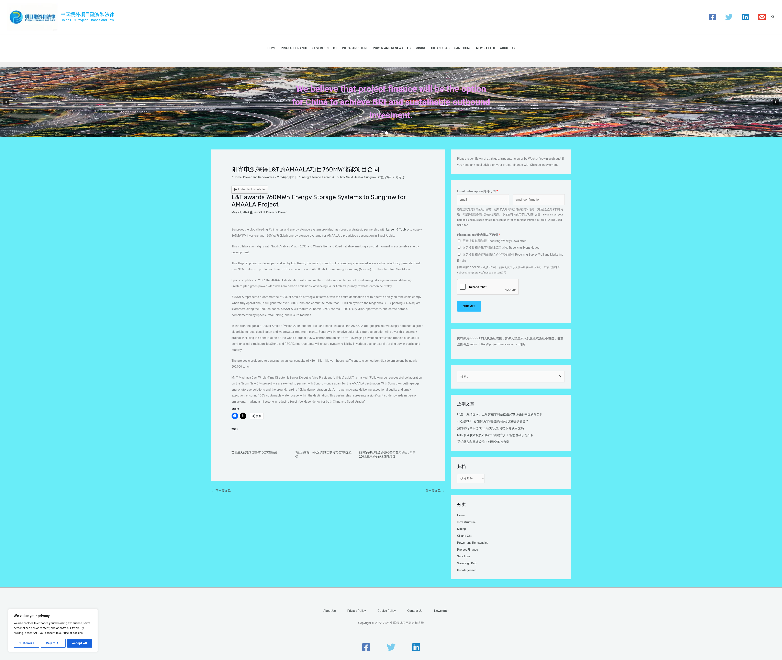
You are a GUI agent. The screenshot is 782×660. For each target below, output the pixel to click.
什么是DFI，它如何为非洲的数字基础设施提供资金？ (493, 421)
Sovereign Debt (324, 48)
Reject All (53, 643)
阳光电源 (398, 177)
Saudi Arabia (354, 177)
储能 (380, 177)
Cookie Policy (387, 611)
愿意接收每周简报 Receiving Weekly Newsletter (494, 241)
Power (282, 212)
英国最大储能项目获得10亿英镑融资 (255, 452)
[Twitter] (729, 17)
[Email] (762, 17)
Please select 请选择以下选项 (478, 235)
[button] (6, 102)
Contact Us (414, 611)
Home (271, 48)
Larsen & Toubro (333, 177)
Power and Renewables (392, 48)
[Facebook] (712, 17)
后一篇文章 (435, 490)
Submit (469, 306)
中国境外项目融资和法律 (87, 14)
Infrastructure (355, 48)
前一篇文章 (221, 490)
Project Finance (294, 48)
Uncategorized (467, 570)
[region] (53, 630)
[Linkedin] (745, 17)
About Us (507, 48)
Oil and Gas (440, 48)
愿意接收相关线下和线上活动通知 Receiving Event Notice (500, 247)
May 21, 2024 (240, 212)
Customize (26, 643)
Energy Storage (311, 177)
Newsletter (485, 48)
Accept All (79, 643)
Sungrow (370, 177)
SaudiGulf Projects (265, 212)
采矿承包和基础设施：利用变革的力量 (483, 442)
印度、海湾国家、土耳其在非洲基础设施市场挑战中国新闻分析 (500, 414)
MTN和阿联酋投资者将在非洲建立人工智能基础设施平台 (495, 435)
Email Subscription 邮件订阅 (477, 191)
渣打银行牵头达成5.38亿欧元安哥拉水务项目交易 (490, 428)
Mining (420, 48)
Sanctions (462, 48)
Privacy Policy (356, 611)
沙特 (388, 177)
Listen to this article (251, 189)
